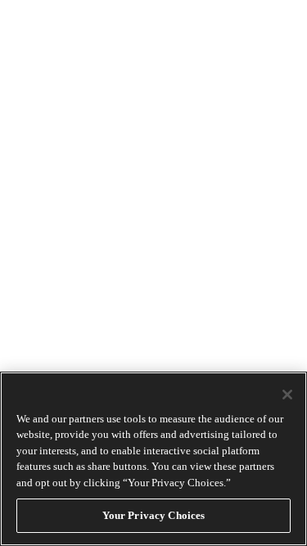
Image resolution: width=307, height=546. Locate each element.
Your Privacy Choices (153, 515)
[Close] (287, 395)
